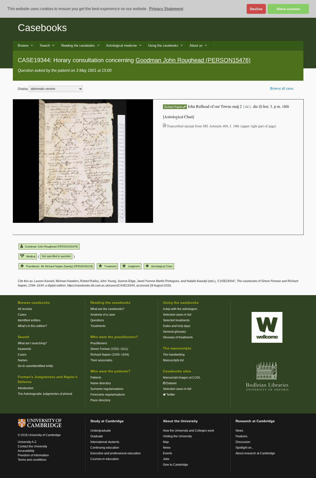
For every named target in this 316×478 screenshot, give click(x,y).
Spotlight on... (245, 447)
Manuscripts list (173, 360)
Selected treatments (176, 320)
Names (22, 360)
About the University (180, 421)
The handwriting (174, 354)
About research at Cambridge (255, 453)
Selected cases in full (177, 314)
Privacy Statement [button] (166, 9)
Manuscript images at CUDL (182, 377)
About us (196, 45)
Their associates (101, 360)
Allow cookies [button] (288, 9)
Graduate (96, 436)
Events (167, 453)
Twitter (170, 394)
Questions (97, 320)
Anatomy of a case (102, 314)
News (167, 447)
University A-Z (27, 442)
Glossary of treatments (178, 337)
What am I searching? (32, 343)
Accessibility (26, 451)
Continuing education (104, 447)
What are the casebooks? (107, 309)
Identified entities (29, 320)
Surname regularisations (106, 389)
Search (45, 45)
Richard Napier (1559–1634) (109, 354)
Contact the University (32, 446)
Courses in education (104, 459)
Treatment (110, 266)
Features (241, 436)
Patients (95, 377)
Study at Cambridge (107, 421)
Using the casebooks (163, 45)
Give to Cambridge (175, 464)
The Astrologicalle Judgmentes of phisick (45, 394)
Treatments (97, 326)
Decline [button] (256, 9)
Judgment (134, 266)
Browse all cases (282, 88)
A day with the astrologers (180, 309)
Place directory (100, 400)
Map (166, 442)
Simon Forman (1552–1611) (109, 349)
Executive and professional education (115, 453)
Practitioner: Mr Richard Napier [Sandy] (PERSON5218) (59, 266)
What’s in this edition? (32, 326)
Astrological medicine (121, 45)
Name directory (100, 383)
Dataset (171, 383)
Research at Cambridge (255, 421)
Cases (22, 314)
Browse (23, 45)
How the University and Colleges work (188, 430)
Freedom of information (33, 455)
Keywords (24, 349)
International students (104, 442)
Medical (30, 256)
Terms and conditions (32, 459)
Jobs (166, 459)
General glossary (174, 331)
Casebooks (42, 27)
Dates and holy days (176, 326)
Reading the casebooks (78, 45)
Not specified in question (56, 256)
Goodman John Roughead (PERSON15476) (193, 60)
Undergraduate (100, 430)
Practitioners (98, 343)
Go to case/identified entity (35, 366)
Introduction (26, 388)
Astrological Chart (161, 266)
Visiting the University (177, 436)
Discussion (243, 442)
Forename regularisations (107, 394)
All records (25, 309)
